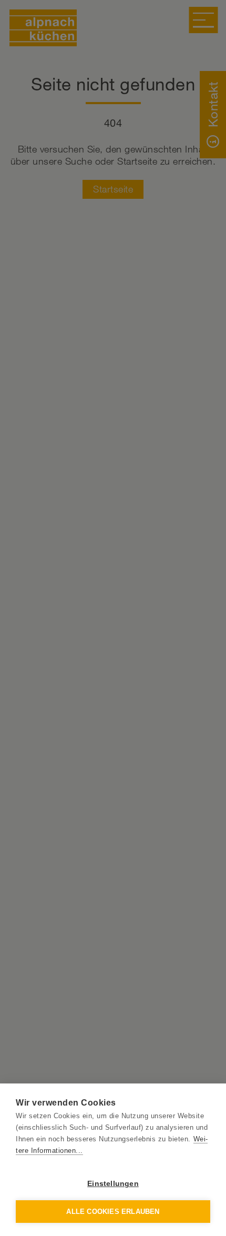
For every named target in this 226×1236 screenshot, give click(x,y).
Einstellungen (113, 1184)
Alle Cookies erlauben (112, 1211)
